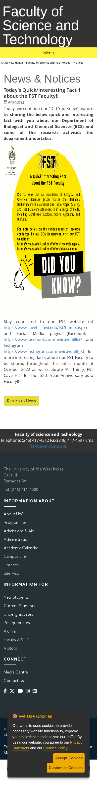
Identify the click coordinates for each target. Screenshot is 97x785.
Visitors (10, 648)
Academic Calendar (21, 548)
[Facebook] (6, 691)
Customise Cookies (66, 768)
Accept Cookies (69, 758)
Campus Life (15, 556)
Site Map (11, 573)
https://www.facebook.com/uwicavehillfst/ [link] (43, 339)
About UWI (14, 514)
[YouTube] (21, 691)
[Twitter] (13, 691)
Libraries (11, 564)
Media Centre (16, 672)
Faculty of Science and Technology (48, 62)
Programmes (15, 522)
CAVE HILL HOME (12, 62)
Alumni (10, 631)
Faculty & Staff (16, 639)
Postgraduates (17, 622)
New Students (16, 597)
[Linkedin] (36, 691)
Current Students (19, 605)
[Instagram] (29, 691)
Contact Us (14, 680)
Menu (48, 53)
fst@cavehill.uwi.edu (48, 446)
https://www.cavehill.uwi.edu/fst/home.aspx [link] (45, 327)
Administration (17, 539)
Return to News (21, 401)
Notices (78, 62)
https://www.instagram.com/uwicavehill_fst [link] (44, 351)
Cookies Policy (55, 748)
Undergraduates (18, 614)
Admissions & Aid (19, 531)
